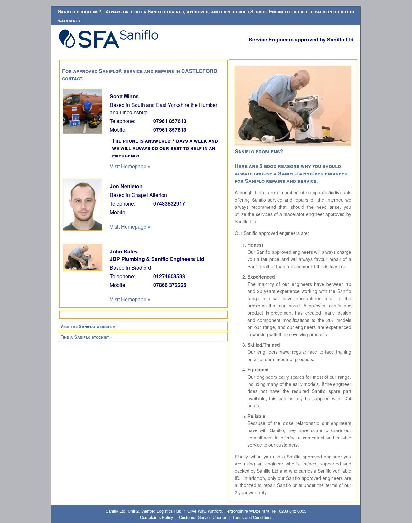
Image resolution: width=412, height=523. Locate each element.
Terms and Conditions (252, 517)
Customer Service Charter (202, 517)
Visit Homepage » (130, 166)
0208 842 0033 (292, 511)
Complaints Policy (156, 517)
